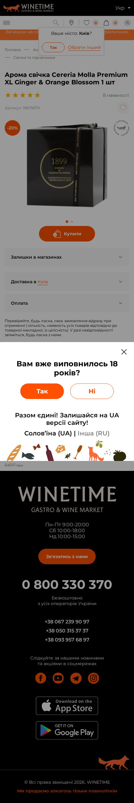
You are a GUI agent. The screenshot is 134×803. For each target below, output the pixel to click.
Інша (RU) (94, 433)
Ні (92, 391)
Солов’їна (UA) (48, 433)
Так (42, 391)
